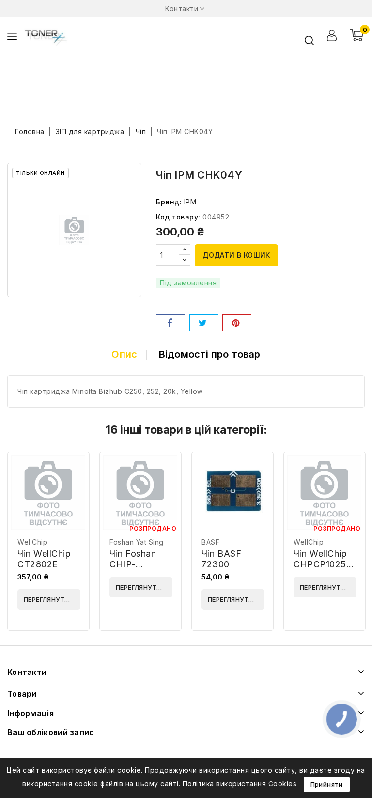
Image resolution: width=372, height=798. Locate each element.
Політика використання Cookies (240, 784)
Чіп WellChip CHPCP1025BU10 (331, 558)
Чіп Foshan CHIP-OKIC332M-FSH (135, 569)
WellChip (32, 542)
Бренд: (169, 202)
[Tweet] (204, 323)
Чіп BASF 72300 (221, 558)
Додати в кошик (236, 255)
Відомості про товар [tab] (210, 354)
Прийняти (326, 784)
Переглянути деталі (52, 599)
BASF (210, 542)
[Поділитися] (170, 323)
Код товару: (178, 217)
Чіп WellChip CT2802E (44, 558)
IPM (190, 202)
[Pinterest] (237, 323)
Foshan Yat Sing (136, 542)
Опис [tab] (124, 354)
